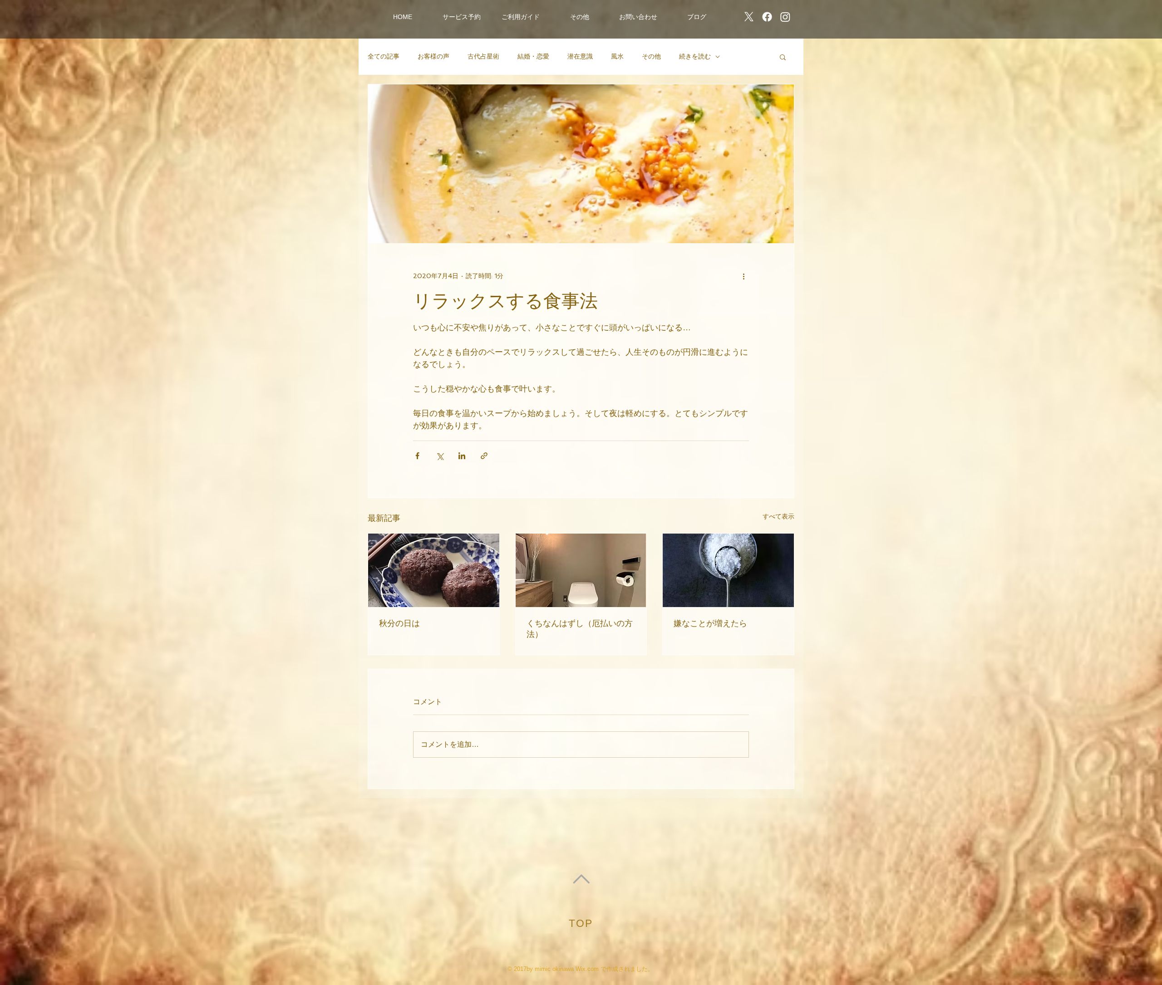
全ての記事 (383, 56)
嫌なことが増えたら (710, 623)
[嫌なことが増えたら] (728, 570)
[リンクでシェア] (484, 455)
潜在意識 (580, 56)
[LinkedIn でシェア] (462, 455)
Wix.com (587, 968)
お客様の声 (433, 56)
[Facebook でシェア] (417, 455)
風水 (617, 56)
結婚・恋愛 (533, 56)
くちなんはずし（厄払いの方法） (580, 628)
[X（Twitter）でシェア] (439, 455)
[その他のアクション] (743, 275)
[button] (461, 17)
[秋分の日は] (433, 570)
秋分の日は (399, 623)
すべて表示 (778, 516)
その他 (651, 56)
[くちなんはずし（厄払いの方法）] (581, 570)
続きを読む (695, 56)
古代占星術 (483, 56)
